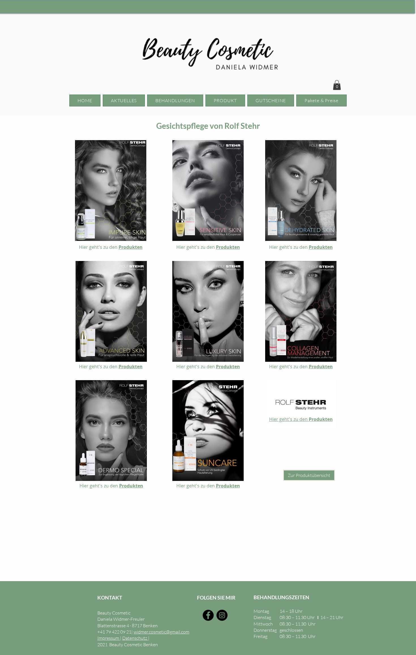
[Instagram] (222, 615)
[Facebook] (208, 615)
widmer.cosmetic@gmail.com (161, 632)
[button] (337, 85)
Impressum (108, 638)
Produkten (131, 247)
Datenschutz (135, 638)
